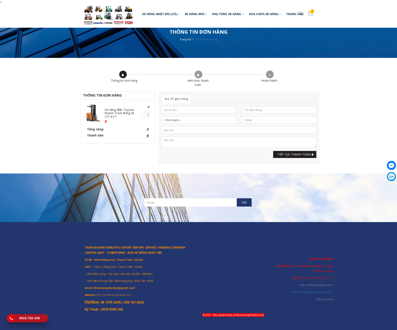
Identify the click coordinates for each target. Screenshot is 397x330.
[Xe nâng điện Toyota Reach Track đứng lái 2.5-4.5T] (94, 113)
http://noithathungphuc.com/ (316, 285)
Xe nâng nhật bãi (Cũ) (159, 14)
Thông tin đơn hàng (206, 39)
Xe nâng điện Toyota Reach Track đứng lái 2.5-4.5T (119, 113)
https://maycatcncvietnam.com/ (312, 292)
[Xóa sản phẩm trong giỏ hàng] (147, 107)
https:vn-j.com (325, 299)
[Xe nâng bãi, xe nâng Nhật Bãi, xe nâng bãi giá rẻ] (105, 16)
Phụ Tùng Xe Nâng (226, 14)
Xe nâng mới (194, 14)
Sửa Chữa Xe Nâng (263, 14)
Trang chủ (185, 39)
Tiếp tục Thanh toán (293, 154)
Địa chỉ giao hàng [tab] (176, 99)
